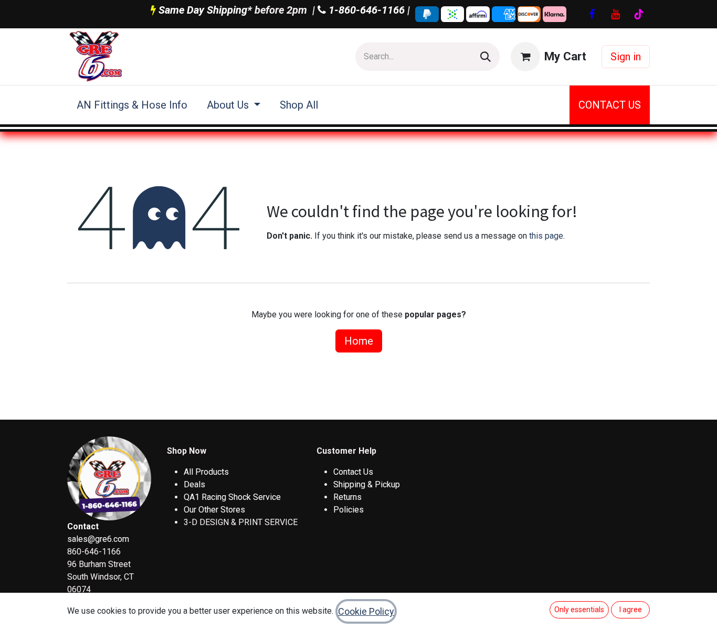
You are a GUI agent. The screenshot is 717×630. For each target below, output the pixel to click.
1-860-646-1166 (365, 10)
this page (546, 236)
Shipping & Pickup (366, 484)
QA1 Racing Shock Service (232, 497)
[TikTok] (638, 14)
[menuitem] (132, 105)
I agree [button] (630, 609)
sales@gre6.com (98, 539)
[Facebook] (591, 14)
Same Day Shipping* (205, 10)
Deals (194, 484)
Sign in (625, 56)
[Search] (485, 56)
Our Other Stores (214, 510)
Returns (347, 497)
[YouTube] (615, 14)
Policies (348, 510)
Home (358, 341)
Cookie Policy (366, 611)
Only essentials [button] (579, 609)
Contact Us (353, 472)
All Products (206, 472)
